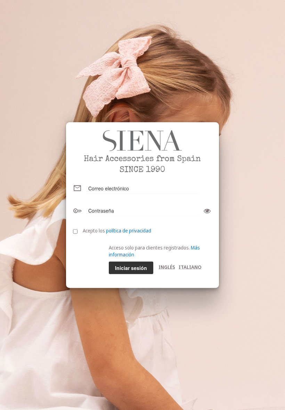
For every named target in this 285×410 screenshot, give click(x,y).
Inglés (166, 266)
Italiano (190, 266)
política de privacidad (128, 230)
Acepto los (117, 230)
